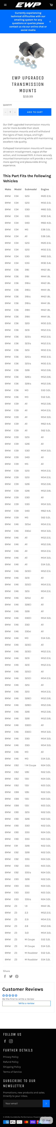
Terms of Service (12, 1071)
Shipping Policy (12, 1066)
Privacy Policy (10, 1056)
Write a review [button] (26, 1003)
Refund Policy (10, 1061)
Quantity (7, 105)
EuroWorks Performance (21, 1117)
